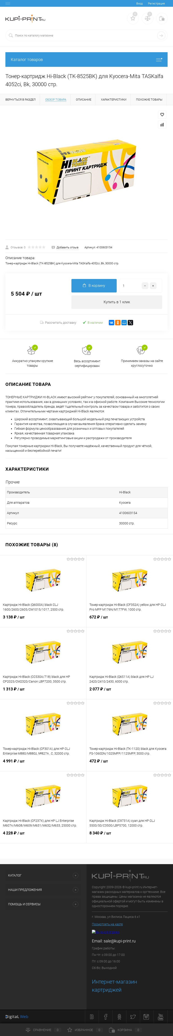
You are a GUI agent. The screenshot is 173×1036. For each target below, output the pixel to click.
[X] (130, 322)
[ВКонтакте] (111, 322)
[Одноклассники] (118, 322)
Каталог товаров (27, 59)
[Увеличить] (86, 172)
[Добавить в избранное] (162, 115)
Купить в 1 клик (117, 302)
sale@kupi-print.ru (120, 941)
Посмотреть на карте (107, 924)
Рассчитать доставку (60, 322)
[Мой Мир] (124, 322)
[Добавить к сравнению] (162, 125)
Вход (139, 3)
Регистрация (156, 3)
